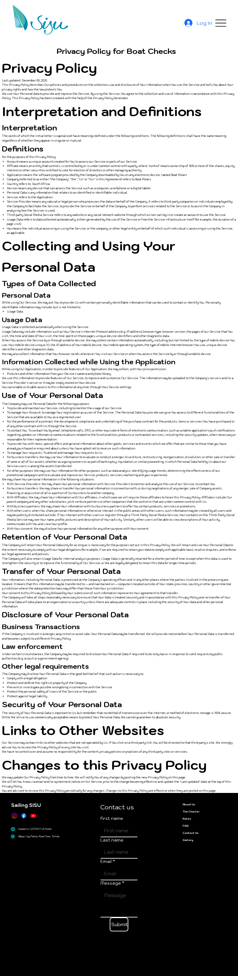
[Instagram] (14, 815)
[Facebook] (23, 815)
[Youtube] (33, 815)
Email (107, 861)
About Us (189, 804)
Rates (187, 818)
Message (112, 883)
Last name (111, 840)
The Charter (191, 811)
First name (111, 818)
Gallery (188, 840)
